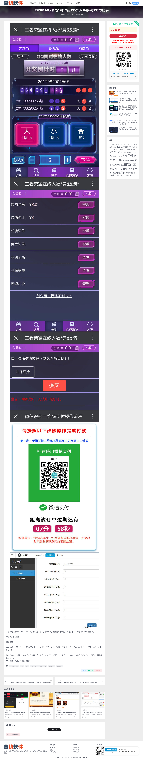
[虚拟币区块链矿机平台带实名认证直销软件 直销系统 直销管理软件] (113, 122)
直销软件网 (129, 173)
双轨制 (130, 146)
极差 (112, 156)
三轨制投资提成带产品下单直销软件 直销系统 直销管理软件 (128, 100)
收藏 (91, 670)
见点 (120, 175)
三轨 (124, 144)
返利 (123, 175)
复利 (110, 150)
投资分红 (117, 152)
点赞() (99, 670)
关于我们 (69, 3)
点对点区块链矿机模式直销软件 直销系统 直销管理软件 (128, 129)
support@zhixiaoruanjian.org (124, 76)
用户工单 (53, 748)
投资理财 (123, 152)
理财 (120, 156)
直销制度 (60, 3)
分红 (114, 146)
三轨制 (127, 144)
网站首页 (32, 3)
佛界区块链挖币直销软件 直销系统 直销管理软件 (128, 92)
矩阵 (134, 173)
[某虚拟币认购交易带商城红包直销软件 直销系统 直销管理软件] (67, 700)
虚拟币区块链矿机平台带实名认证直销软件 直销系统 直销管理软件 (128, 122)
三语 (121, 144)
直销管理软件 (42, 666)
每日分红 (116, 156)
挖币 (133, 152)
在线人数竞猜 (14, 666)
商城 (135, 147)
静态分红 (127, 175)
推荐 (21, 666)
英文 (113, 175)
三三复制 (111, 144)
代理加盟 (76, 752)
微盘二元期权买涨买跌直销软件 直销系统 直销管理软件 (15, 713)
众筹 (110, 147)
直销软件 (51, 3)
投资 (111, 152)
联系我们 (78, 3)
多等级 (124, 150)
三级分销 (117, 144)
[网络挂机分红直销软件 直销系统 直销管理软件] (113, 115)
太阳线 (133, 150)
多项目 (128, 149)
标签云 (52, 750)
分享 (84, 670)
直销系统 (51, 666)
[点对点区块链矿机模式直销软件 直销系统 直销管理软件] (113, 130)
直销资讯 (42, 3)
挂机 (130, 152)
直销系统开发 (129, 160)
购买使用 (124, 36)
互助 (130, 144)
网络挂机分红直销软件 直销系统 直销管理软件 (128, 114)
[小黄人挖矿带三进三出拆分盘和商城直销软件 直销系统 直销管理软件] (93, 700)
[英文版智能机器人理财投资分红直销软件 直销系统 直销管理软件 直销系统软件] (113, 108)
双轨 (125, 146)
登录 (136, 3)
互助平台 (134, 144)
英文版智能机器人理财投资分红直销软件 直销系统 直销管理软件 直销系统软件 (128, 108)
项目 (131, 175)
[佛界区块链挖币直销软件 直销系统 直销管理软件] (113, 93)
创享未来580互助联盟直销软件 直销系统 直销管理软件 (41, 713)
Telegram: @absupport (124, 73)
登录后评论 (55, 730)
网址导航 (53, 752)
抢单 (128, 152)
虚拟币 (117, 175)
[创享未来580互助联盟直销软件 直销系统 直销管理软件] (41, 700)
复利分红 (115, 149)
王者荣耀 (33, 666)
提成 (26, 666)
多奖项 (120, 150)
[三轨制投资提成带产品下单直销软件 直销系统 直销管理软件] (113, 101)
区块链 (120, 146)
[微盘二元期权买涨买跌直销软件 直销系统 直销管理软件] (16, 700)
